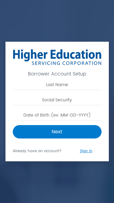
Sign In (86, 151)
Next (57, 132)
